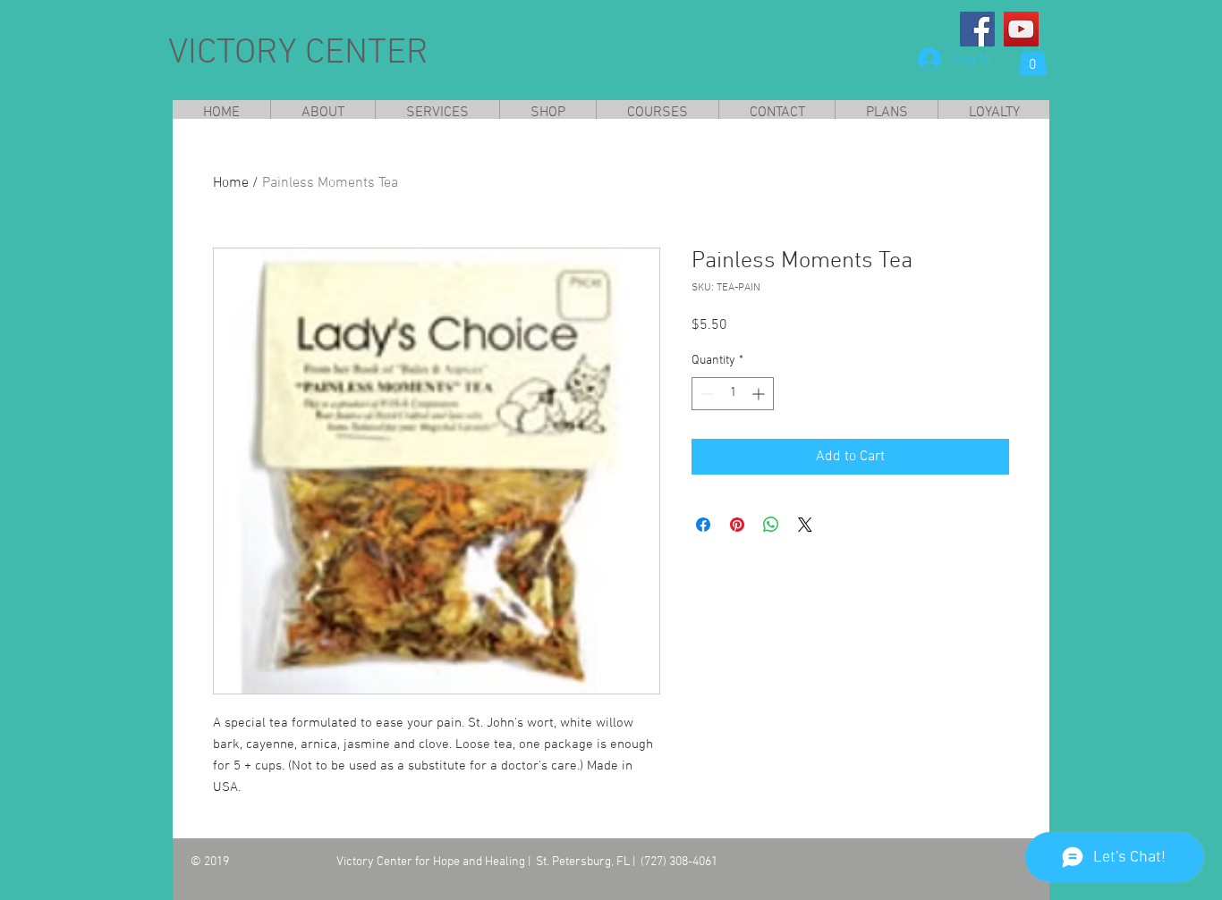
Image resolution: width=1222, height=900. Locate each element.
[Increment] (760, 393)
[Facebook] (977, 29)
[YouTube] (1021, 29)
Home (231, 183)
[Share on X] (805, 524)
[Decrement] (705, 393)
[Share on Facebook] (703, 524)
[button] (1033, 57)
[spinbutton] (733, 393)
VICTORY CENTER (298, 53)
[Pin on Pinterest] (737, 524)
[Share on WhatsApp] (771, 524)
